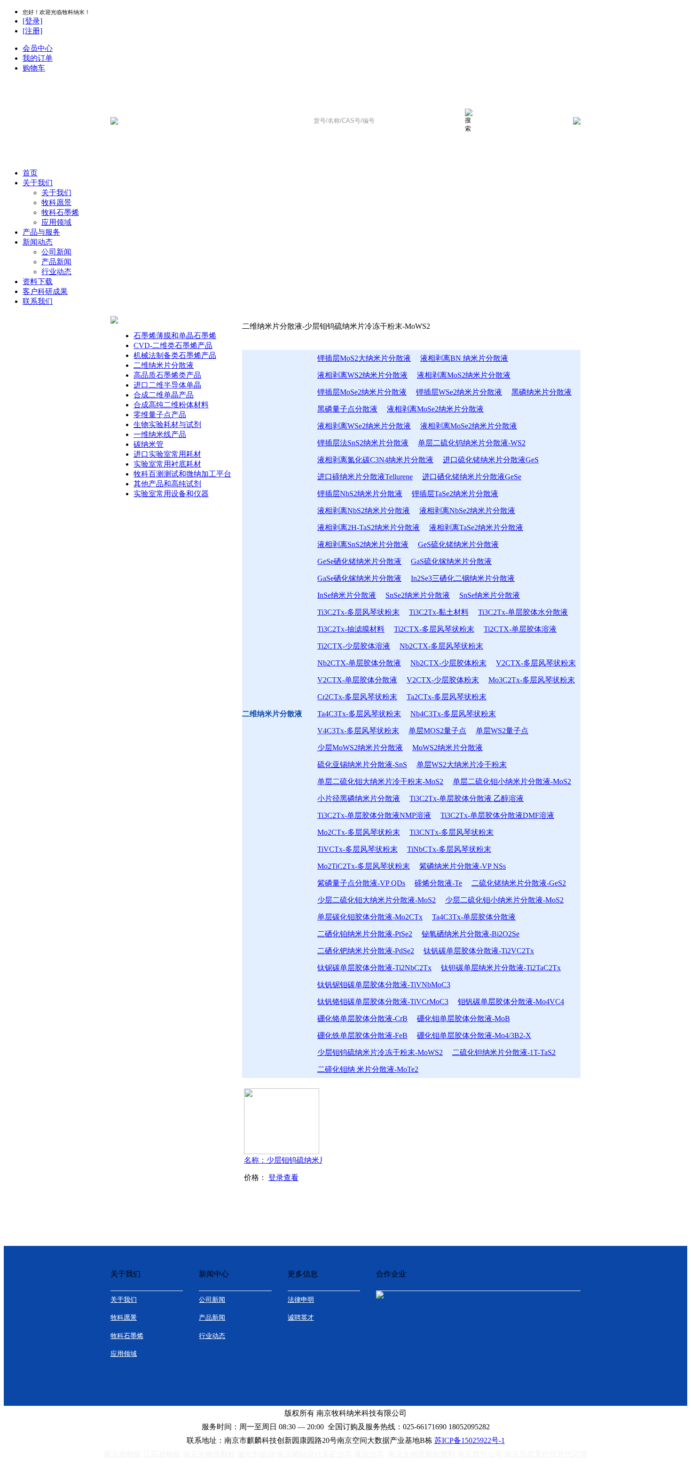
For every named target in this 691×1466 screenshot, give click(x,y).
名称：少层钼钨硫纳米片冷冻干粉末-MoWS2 (303, 1160)
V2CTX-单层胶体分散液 (357, 680)
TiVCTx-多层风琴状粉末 (357, 849)
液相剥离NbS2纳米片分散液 (363, 511)
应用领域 (56, 222)
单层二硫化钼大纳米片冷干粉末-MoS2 (380, 781)
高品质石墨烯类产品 (167, 375)
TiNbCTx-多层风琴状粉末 (449, 849)
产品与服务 (41, 232)
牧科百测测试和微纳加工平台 (182, 474)
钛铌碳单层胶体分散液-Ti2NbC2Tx (374, 968)
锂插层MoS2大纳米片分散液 (364, 358)
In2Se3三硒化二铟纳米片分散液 (463, 578)
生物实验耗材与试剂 (167, 424)
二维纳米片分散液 (163, 365)
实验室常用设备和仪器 (171, 494)
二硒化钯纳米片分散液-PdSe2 (365, 951)
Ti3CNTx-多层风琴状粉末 (451, 832)
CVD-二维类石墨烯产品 (172, 345)
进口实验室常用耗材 (167, 454)
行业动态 (56, 272)
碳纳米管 (148, 444)
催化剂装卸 (256, 1454)
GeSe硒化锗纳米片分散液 (359, 561)
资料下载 (38, 281)
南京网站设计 (299, 1454)
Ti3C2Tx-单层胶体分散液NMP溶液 (374, 815)
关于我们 (38, 183)
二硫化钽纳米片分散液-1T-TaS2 (504, 1052)
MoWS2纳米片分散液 (447, 748)
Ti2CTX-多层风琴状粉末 (434, 629)
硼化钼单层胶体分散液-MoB (463, 1018)
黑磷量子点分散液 (347, 409)
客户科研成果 (45, 291)
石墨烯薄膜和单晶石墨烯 (174, 336)
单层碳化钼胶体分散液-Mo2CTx (370, 917)
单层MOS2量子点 (437, 731)
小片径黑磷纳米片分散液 (358, 798)
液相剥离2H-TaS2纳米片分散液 (368, 527)
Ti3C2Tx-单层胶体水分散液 (523, 612)
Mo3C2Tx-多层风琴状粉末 (531, 680)
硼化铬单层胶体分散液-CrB (362, 1018)
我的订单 (38, 58)
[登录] (32, 21)
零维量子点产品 (159, 415)
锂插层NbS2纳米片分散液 (359, 494)
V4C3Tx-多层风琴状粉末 (358, 731)
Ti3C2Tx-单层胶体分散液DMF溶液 (497, 815)
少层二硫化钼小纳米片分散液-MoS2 (504, 900)
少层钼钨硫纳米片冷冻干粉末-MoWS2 (380, 1052)
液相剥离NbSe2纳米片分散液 (467, 511)
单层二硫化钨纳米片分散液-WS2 (472, 443)
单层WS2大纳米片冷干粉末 (461, 765)
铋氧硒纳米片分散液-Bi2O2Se (470, 934)
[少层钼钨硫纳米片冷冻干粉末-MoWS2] (281, 1152)
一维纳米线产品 (159, 434)
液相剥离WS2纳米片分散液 (362, 375)
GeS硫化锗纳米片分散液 (458, 544)
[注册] (32, 31)
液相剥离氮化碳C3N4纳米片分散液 (375, 460)
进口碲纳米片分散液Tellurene (365, 477)
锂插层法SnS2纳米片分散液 (362, 443)
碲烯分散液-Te (438, 883)
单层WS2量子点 (502, 731)
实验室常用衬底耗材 (167, 464)
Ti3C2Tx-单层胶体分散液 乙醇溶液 (466, 798)
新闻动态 (38, 242)
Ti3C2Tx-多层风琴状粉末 (358, 612)
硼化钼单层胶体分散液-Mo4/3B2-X (474, 1035)
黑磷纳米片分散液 (541, 392)
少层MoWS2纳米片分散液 (360, 748)
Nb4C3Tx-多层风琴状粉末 (453, 714)
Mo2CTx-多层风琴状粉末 (358, 832)
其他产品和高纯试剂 (167, 484)
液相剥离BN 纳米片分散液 (464, 358)
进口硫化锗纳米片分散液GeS (491, 460)
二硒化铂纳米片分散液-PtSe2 (364, 934)
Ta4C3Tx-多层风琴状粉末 (359, 714)
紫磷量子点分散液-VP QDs (361, 883)
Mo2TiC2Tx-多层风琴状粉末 (363, 866)
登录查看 (283, 1177)
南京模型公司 (480, 1454)
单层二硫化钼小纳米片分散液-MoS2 (512, 781)
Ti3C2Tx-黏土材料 (439, 612)
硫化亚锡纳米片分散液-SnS (362, 765)
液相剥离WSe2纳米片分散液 (364, 426)
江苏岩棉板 (162, 1454)
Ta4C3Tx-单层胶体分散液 (474, 917)
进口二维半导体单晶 (167, 385)
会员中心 (38, 48)
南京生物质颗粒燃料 (421, 1454)
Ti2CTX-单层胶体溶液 (520, 629)
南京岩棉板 (122, 1454)
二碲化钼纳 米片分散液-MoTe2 (367, 1069)
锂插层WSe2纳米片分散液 (459, 392)
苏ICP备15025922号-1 (469, 1440)
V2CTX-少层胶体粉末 (443, 680)
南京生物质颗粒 (209, 1454)
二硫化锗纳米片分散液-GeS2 (518, 883)
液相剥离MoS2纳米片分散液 (463, 375)
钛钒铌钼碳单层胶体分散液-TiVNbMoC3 (383, 985)
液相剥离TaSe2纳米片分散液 (476, 527)
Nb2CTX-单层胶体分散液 (359, 663)
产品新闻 (56, 262)
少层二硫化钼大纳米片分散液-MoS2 (376, 900)
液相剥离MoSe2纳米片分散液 (435, 409)
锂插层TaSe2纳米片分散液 (455, 494)
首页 (30, 173)
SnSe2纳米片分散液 (417, 595)
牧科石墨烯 (60, 212)
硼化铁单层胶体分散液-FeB (362, 1035)
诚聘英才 (301, 1317)
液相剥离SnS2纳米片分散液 (362, 544)
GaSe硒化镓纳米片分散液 (359, 578)
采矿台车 (337, 1454)
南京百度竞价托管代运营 (545, 1454)
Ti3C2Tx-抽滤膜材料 (351, 629)
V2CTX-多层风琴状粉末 (536, 663)
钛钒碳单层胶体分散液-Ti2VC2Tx (479, 951)
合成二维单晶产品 (163, 395)
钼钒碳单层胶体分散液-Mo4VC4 (511, 1002)
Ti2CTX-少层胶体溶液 (353, 646)
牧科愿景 (56, 202)
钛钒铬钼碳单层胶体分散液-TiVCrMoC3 (382, 1002)
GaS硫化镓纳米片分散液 (451, 561)
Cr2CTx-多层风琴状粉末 (357, 697)
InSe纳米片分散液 (346, 595)
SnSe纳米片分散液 (489, 595)
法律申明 (301, 1299)
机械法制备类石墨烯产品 (174, 355)
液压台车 (369, 1454)
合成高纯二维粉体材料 (171, 405)
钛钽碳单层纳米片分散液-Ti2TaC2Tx (501, 968)
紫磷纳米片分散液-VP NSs (462, 866)
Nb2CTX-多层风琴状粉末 (441, 646)
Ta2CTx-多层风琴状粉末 (447, 697)
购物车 (34, 68)
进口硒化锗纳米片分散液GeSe (471, 477)
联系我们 (38, 301)
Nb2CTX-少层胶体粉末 (448, 663)
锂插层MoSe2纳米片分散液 (362, 392)
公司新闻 (56, 252)
